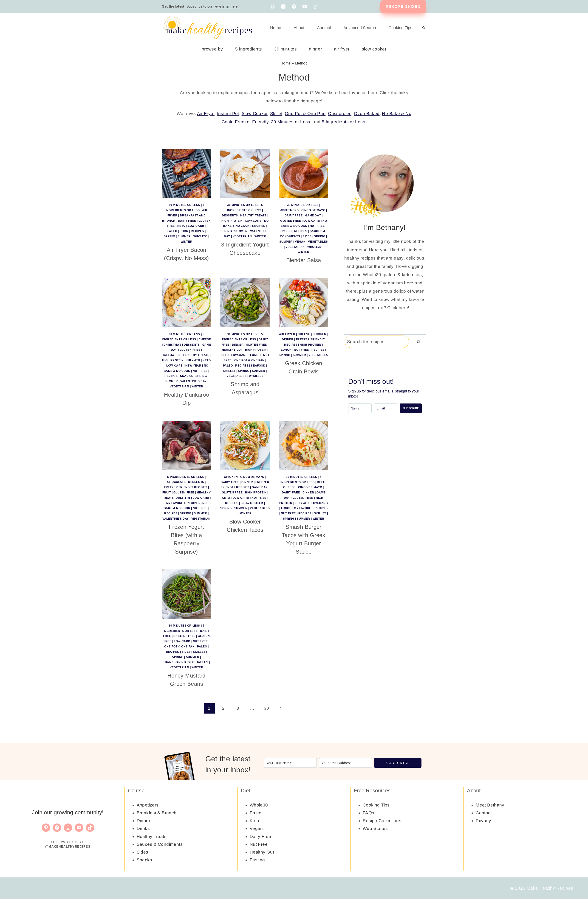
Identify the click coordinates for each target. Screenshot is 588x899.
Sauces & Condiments (160, 844)
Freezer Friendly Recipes (185, 487)
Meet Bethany (490, 805)
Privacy (483, 820)
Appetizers (289, 210)
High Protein (232, 220)
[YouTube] (304, 6)
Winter (186, 241)
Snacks (186, 376)
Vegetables (318, 241)
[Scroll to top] (576, 881)
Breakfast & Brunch (157, 812)
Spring (169, 236)
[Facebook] (294, 6)
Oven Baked (367, 113)
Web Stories (375, 828)
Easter (179, 636)
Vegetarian (242, 236)
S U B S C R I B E (397, 763)
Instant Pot (228, 113)
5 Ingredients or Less (343, 121)
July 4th (193, 360)
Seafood (258, 365)
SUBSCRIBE (410, 408)
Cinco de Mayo (313, 210)
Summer (184, 236)
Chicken (319, 334)
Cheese (205, 339)
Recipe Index (403, 6)
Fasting (257, 859)
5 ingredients (248, 49)
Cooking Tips (400, 27)
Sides (306, 236)
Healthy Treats (253, 215)
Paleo (172, 231)
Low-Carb (196, 225)
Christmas (172, 344)
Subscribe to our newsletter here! (213, 6)
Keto (181, 225)
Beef (321, 482)
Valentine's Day (193, 381)
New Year (193, 365)
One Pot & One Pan (305, 113)
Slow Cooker (374, 49)
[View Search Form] (423, 28)
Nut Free (317, 225)
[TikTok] (315, 6)
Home (275, 27)
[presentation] (186, 173)
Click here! (398, 307)
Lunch (255, 355)
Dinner (315, 49)
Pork (184, 231)
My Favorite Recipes (183, 503)
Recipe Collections (382, 820)
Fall (191, 636)
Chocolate (176, 482)
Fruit (166, 492)
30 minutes (285, 49)
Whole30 (200, 236)
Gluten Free (290, 220)
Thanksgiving (174, 662)
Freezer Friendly (252, 121)
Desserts (230, 215)
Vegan (300, 241)
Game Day (313, 215)
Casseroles (339, 113)
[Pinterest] (272, 6)
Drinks (143, 828)
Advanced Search (359, 27)
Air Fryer (341, 49)
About (299, 27)
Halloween (171, 355)
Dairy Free (187, 220)
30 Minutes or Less (290, 121)
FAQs (368, 812)
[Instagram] (283, 6)
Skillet (276, 113)
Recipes (197, 231)
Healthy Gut (232, 349)
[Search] (418, 342)
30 (266, 708)
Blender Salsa (303, 260)
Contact (324, 27)
